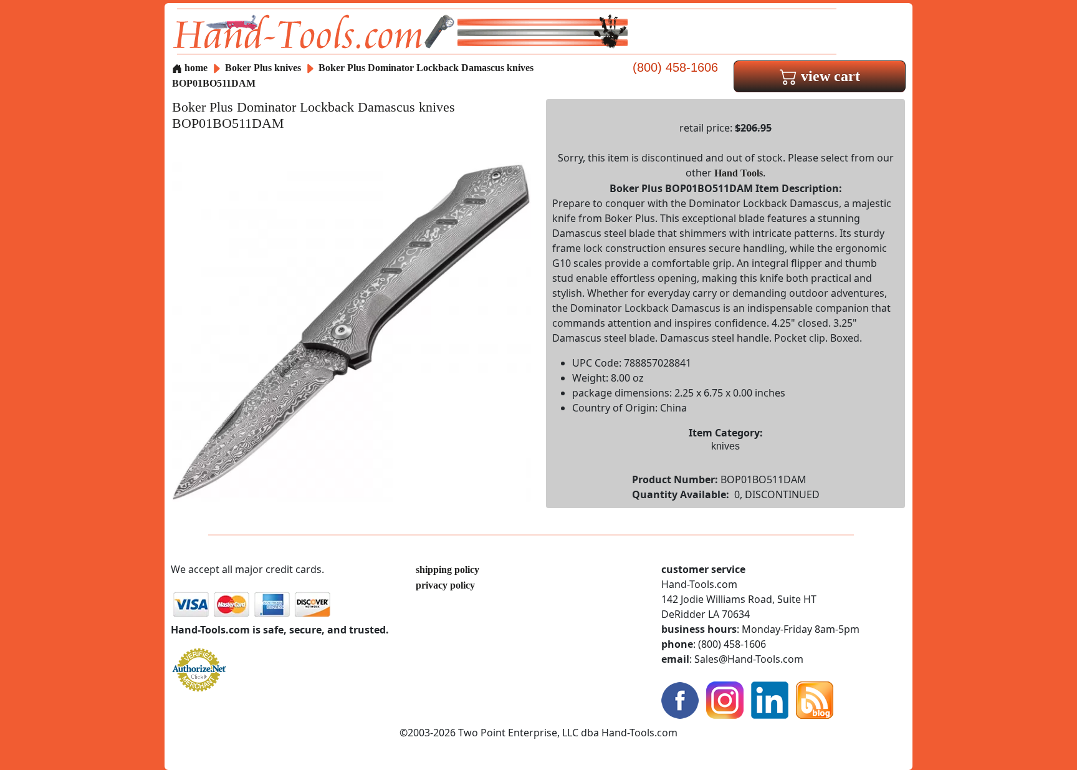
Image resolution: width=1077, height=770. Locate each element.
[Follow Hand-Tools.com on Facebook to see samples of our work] (680, 699)
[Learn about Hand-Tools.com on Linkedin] (769, 699)
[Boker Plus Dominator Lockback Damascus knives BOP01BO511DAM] (351, 330)
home (195, 67)
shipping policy (447, 569)
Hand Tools (738, 173)
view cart (828, 76)
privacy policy (445, 585)
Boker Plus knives (263, 67)
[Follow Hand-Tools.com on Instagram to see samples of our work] (725, 699)
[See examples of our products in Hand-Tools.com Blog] (814, 699)
